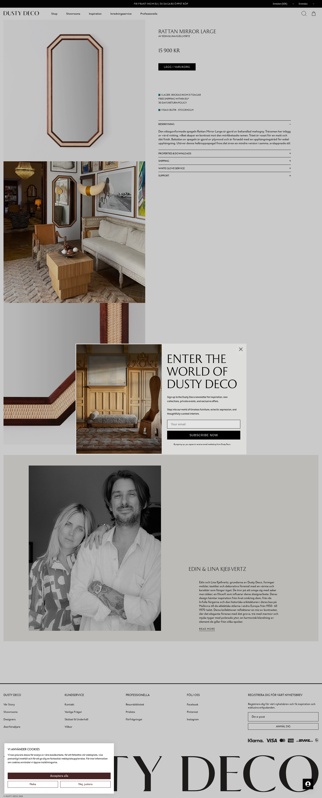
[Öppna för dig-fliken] (308, 784)
